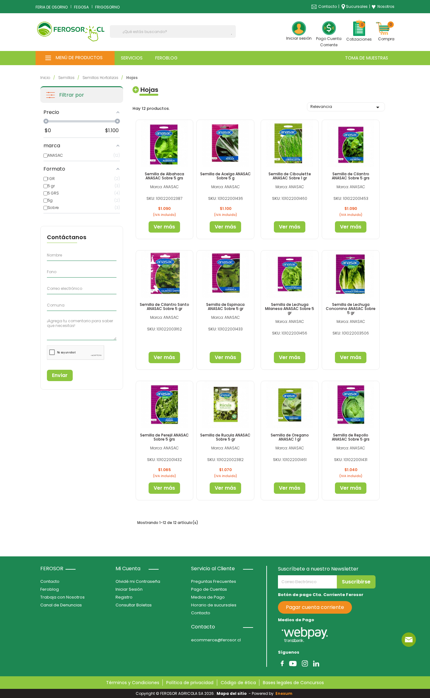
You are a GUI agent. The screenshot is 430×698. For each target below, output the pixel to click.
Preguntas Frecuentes (213, 581)
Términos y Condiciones (132, 682)
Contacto (327, 6)
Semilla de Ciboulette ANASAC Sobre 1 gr (290, 176)
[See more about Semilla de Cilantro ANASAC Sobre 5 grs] (350, 143)
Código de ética (238, 682)
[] (233, 34)
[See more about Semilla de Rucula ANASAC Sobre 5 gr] (225, 404)
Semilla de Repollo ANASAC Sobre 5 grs (351, 437)
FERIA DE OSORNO (52, 7)
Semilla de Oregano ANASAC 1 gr (290, 437)
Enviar (60, 375)
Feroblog (49, 589)
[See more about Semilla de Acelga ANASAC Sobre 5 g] (225, 143)
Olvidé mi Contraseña (138, 581)
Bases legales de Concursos (293, 682)
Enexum (284, 693)
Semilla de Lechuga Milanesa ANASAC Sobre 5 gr (289, 308)
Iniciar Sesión (129, 589)
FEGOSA (81, 7)
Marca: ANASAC (164, 186)
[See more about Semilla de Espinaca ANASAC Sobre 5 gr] (225, 273)
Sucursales (357, 6)
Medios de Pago (208, 597)
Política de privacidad (189, 682)
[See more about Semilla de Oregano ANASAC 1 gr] (289, 404)
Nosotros (382, 7)
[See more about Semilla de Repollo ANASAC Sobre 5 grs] (350, 404)
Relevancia (346, 107)
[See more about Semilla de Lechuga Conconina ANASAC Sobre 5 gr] (350, 273)
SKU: (150, 198)
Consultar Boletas (134, 605)
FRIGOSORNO (107, 7)
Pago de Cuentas (209, 589)
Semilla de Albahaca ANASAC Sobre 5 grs (164, 176)
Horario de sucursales (213, 605)
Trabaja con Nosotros (62, 597)
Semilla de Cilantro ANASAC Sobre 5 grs (351, 176)
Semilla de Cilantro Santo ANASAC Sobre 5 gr (164, 306)
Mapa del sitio (232, 693)
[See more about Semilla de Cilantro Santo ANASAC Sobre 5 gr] (164, 273)
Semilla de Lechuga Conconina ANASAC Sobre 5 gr (351, 308)
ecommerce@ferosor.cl (216, 640)
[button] (75, 58)
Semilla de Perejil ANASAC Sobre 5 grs (164, 437)
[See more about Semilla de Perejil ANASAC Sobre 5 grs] (164, 404)
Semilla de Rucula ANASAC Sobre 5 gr (225, 437)
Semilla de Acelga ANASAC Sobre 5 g (225, 176)
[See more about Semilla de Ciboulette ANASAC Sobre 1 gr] (289, 143)
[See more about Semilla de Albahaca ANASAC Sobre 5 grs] (164, 143)
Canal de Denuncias (61, 605)
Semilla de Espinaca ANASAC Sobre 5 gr (225, 306)
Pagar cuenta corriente (315, 607)
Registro (124, 597)
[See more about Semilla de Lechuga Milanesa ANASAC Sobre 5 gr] (289, 273)
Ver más (164, 226)
